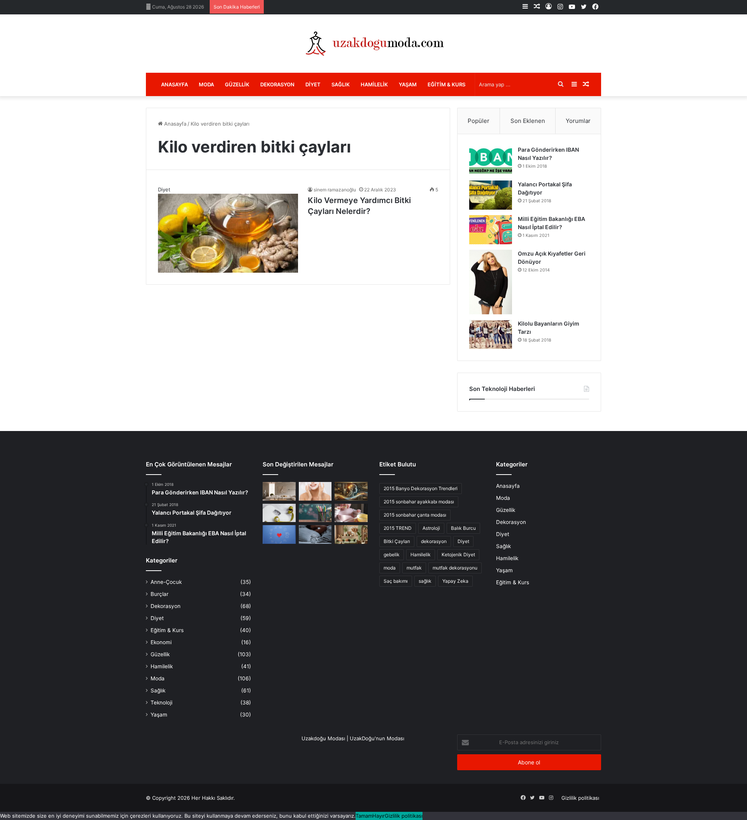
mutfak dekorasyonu (455, 568)
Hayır (378, 816)
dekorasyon (434, 541)
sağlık (425, 581)
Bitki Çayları (397, 541)
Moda (206, 84)
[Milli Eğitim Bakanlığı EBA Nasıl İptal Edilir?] (490, 229)
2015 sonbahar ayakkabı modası (419, 502)
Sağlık (340, 84)
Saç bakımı (396, 581)
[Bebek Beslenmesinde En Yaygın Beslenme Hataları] (351, 513)
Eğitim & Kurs (446, 84)
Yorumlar (578, 120)
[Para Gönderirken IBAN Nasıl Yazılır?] (490, 160)
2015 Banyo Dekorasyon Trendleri (421, 488)
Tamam (364, 816)
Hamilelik (374, 84)
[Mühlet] (373, 43)
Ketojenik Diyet (458, 554)
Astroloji (431, 528)
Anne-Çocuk (166, 582)
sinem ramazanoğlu (335, 190)
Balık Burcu (463, 528)
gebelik (392, 554)
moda (390, 568)
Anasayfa (174, 84)
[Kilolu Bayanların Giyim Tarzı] (490, 334)
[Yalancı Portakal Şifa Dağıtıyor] (490, 195)
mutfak (414, 568)
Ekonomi (161, 642)
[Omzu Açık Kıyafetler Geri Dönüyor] (490, 282)
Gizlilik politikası (580, 798)
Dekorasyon (277, 84)
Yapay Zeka (455, 581)
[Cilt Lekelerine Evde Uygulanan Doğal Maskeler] (315, 491)
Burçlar (159, 594)
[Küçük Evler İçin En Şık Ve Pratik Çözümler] (279, 491)
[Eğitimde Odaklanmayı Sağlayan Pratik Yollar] (315, 513)
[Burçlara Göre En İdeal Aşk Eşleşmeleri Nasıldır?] (279, 534)
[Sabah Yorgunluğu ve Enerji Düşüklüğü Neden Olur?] (315, 534)
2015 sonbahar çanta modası (415, 515)
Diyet (313, 84)
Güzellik (237, 84)
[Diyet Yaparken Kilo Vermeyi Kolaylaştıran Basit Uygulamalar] (279, 513)
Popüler (478, 120)
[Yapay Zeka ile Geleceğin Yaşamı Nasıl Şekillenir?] (351, 491)
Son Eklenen (527, 120)
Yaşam (408, 84)
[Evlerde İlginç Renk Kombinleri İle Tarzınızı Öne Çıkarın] (351, 534)
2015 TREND (398, 528)
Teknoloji (161, 702)
